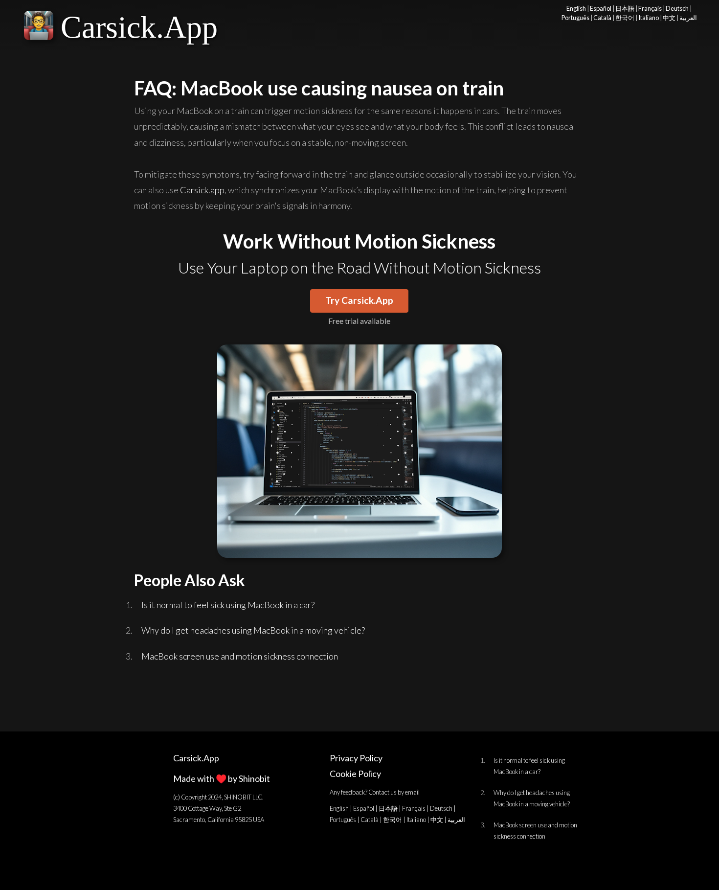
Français (650, 8)
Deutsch (677, 8)
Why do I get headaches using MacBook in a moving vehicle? (253, 630)
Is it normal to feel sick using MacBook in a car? (228, 604)
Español (600, 8)
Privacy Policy (356, 758)
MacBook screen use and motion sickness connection (239, 656)
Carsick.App (139, 27)
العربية (688, 18)
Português (575, 18)
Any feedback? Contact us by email (375, 792)
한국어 (624, 18)
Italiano (648, 18)
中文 (669, 18)
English (576, 8)
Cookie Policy (355, 773)
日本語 (624, 8)
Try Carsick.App (359, 300)
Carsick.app (202, 189)
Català (602, 18)
